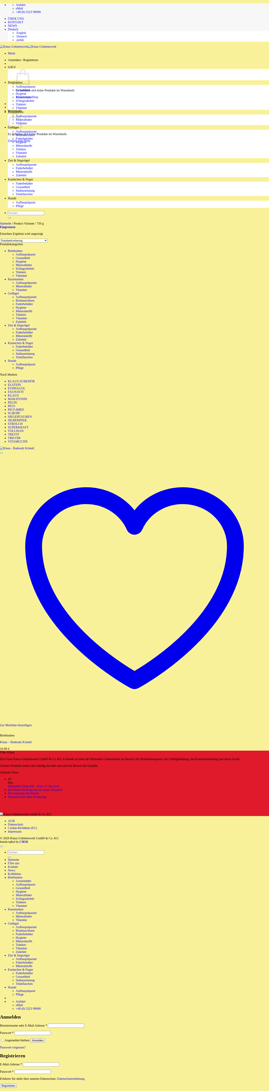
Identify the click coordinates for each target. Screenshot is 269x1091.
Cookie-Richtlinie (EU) (22, 828)
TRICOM (14, 438)
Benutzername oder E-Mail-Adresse (23, 1025)
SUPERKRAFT (18, 427)
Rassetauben (15, 112)
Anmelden (37, 1040)
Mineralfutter (24, 97)
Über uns (13, 863)
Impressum (14, 831)
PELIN (12, 402)
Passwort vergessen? (13, 1047)
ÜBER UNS (16, 18)
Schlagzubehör (25, 100)
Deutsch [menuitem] (21, 36)
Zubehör (21, 156)
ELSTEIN (14, 384)
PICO (11, 406)
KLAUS (13, 395)
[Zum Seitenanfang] (1, 846)
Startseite (5, 223)
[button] (11, 53)
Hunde (12, 198)
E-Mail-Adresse (11, 1064)
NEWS (12, 25)
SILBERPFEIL (17, 420)
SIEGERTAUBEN (20, 416)
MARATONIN (17, 399)
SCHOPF (14, 413)
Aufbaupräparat (25, 86)
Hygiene (21, 93)
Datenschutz (15, 824)
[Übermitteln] (9, 217)
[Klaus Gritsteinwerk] (28, 46)
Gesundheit (23, 90)
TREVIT (13, 434)
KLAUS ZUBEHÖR (21, 381)
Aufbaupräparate (26, 116)
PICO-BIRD (16, 409)
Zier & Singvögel (19, 160)
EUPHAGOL (16, 388)
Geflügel (13, 293)
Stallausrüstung (25, 190)
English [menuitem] (21, 32)
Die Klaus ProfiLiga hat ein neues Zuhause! (35, 789)
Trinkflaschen (24, 194)
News (11, 870)
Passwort (7, 1032)
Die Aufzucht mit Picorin (24, 793)
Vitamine (21, 108)
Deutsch (13, 29)
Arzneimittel (23, 881)
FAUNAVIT (16, 392)
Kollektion (14, 874)
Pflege (20, 206)
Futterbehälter (24, 138)
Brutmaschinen (25, 135)
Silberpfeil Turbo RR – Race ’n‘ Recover (33, 786)
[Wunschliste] (1, 452)
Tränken (21, 104)
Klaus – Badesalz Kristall (16, 742)
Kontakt (13, 866)
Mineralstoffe (24, 145)
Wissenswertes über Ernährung (27, 797)
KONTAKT (15, 22)
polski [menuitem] (20, 40)
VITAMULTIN (18, 441)
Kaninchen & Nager (20, 179)
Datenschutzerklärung (70, 1078)
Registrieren (8, 1085)
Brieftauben (15, 82)
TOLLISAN (16, 431)
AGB (11, 821)
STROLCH (15, 423)
